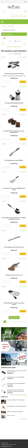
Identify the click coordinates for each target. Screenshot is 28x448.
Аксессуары (11, 26)
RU (2, 1)
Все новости (23, 419)
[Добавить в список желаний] (3, 81)
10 (2, 324)
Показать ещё (13, 317)
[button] (25, 11)
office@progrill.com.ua (6, 446)
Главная (4, 26)
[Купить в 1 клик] (8, 81)
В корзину (23, 81)
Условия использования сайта (8, 444)
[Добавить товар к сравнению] (6, 81)
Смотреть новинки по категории (18, 395)
